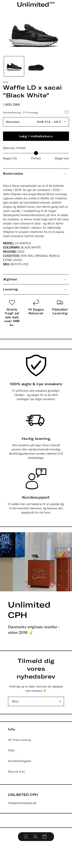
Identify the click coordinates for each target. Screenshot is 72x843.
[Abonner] (59, 701)
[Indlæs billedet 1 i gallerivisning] (14, 66)
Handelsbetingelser (19, 761)
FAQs (11, 750)
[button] (26, 836)
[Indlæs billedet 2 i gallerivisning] (36, 66)
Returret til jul (16, 771)
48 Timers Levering (19, 740)
